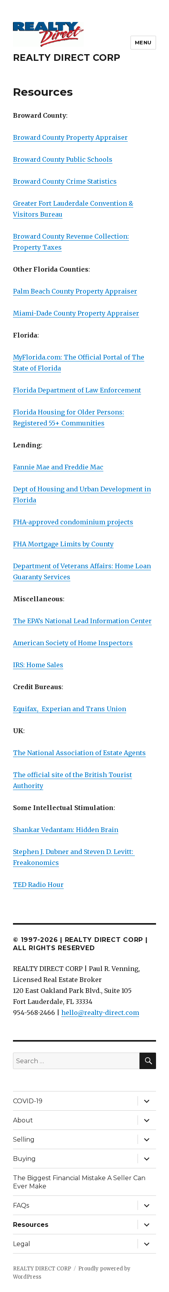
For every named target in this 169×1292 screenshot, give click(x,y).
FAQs (21, 1205)
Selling (24, 1139)
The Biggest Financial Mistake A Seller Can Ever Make (79, 1182)
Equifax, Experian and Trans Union (69, 709)
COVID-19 (27, 1101)
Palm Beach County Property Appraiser (75, 291)
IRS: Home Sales (38, 665)
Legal (21, 1244)
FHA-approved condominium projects (73, 522)
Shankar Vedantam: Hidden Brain (65, 830)
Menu (143, 42)
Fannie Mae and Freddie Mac (58, 467)
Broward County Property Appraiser (70, 137)
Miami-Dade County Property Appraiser (76, 313)
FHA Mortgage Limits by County (63, 544)
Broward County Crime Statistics (65, 181)
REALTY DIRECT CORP (66, 57)
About (23, 1120)
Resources (30, 1224)
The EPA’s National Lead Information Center (82, 621)
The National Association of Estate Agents (79, 753)
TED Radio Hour (38, 885)
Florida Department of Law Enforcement (77, 390)
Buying (24, 1158)
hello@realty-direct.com (100, 1012)
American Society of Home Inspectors (73, 643)
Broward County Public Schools (62, 159)
